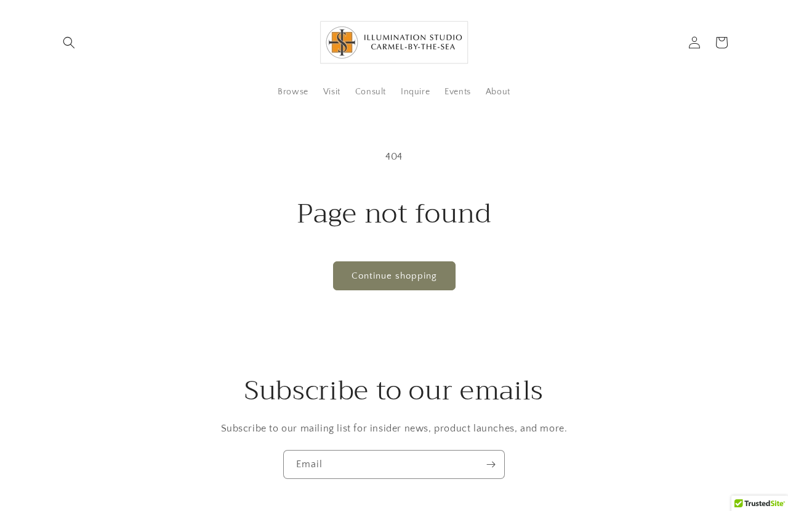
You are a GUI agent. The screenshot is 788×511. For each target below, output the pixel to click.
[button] (68, 42)
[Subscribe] (490, 464)
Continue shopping (394, 276)
